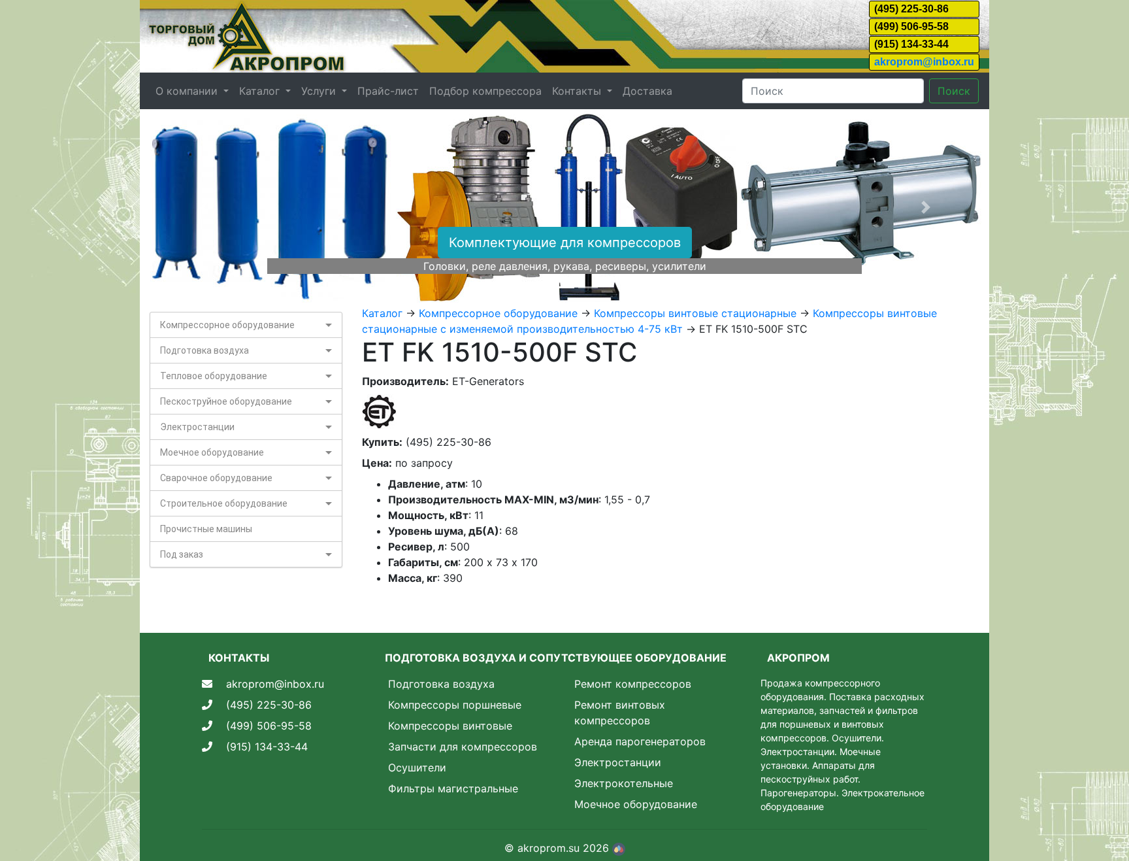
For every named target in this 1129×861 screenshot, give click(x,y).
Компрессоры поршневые (454, 704)
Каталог (382, 313)
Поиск (954, 90)
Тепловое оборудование (213, 376)
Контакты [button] (578, 90)
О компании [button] (188, 90)
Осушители (417, 767)
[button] (203, 207)
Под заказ (181, 554)
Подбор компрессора (485, 90)
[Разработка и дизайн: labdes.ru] (618, 847)
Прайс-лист (388, 90)
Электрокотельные (623, 783)
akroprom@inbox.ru (924, 61)
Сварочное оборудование (216, 478)
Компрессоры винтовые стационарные (695, 313)
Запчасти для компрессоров (462, 746)
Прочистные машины (206, 529)
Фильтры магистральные (453, 788)
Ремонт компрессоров (632, 683)
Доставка (647, 90)
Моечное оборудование (212, 452)
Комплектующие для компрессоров (565, 242)
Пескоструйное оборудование (226, 401)
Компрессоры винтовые (450, 725)
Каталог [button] (261, 90)
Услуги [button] (320, 90)
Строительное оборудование (223, 503)
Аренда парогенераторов (640, 741)
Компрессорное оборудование (227, 325)
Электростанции (197, 427)
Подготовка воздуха (204, 350)
